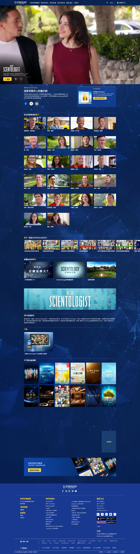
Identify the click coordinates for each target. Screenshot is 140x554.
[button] (2, 244)
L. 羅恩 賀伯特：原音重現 (51, 510)
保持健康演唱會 (74, 506)
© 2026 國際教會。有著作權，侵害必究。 (26, 552)
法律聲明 (122, 552)
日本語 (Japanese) (113, 540)
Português (56, 543)
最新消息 (69, 3)
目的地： (50, 503)
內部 (49, 501)
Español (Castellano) (82, 540)
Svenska (73, 543)
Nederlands (44, 543)
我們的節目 (45, 3)
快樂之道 (73, 510)
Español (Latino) (71, 540)
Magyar (99, 540)
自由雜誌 (114, 547)
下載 (76, 3)
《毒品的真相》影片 (75, 515)
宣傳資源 (22, 517)
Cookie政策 (108, 552)
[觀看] (109, 373)
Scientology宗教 (106, 547)
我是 (31, 88)
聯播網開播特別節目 (27, 501)
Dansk (48, 540)
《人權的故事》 (74, 519)
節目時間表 (61, 3)
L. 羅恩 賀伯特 (64, 547)
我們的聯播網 (35, 3)
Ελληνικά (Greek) (62, 540)
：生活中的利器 (77, 503)
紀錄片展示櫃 (49, 521)
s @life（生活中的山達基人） (55, 526)
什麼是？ (99, 92)
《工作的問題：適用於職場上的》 (81, 501)
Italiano (105, 540)
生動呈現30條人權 (75, 521)
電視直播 (53, 3)
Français (89, 543)
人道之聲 (48, 508)
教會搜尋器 (72, 547)
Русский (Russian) (65, 543)
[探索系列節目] (31, 373)
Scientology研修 (55, 547)
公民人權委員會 (74, 524)
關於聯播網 (22, 503)
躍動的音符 (48, 524)
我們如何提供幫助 (86, 547)
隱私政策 (116, 552)
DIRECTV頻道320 (100, 501)
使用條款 (101, 552)
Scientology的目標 (46, 547)
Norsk (50, 543)
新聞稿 (21, 515)
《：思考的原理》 (52, 528)
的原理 (50, 512)
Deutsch (54, 540)
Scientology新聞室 (96, 547)
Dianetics (79, 547)
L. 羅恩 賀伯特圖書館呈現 (51, 515)
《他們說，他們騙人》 (76, 517)
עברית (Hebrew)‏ (92, 540)
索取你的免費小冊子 (100, 98)
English (43, 540)
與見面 (50, 506)
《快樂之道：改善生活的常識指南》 (79, 512)
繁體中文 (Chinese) (81, 543)
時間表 (22, 510)
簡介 (49, 517)
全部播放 (108, 442)
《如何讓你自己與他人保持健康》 (78, 508)
